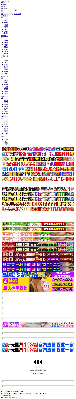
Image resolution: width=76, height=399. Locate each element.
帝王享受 (6, 91)
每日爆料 (6, 113)
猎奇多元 (6, 33)
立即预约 (6, 93)
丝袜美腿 (6, 44)
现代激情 (6, 60)
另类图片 (6, 49)
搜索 (16, 10)
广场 (6, 144)
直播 (17, 14)
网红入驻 (6, 101)
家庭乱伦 (6, 68)
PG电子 (5, 109)
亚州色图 (6, 40)
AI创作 (6, 139)
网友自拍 (6, 102)
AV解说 (6, 29)
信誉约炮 (6, 89)
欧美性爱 (6, 26)
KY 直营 (6, 133)
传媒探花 (6, 22)
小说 (12, 14)
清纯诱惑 (6, 47)
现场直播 (6, 104)
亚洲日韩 (6, 24)
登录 (2, 6)
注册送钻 (6, 111)
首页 (2, 14)
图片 (8, 14)
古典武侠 (6, 62)
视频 (5, 14)
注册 (4, 6)
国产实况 (6, 20)
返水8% (5, 130)
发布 (6, 141)
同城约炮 (6, 81)
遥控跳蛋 (6, 106)
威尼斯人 (6, 124)
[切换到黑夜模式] (2, 12)
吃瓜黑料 (6, 31)
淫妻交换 (6, 73)
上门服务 (6, 88)
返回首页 (35, 373)
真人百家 (6, 108)
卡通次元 (6, 51)
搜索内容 (40, 373)
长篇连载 (6, 69)
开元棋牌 (6, 126)
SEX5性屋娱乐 (4, 8)
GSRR (7, 395)
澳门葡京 (6, 122)
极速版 (6, 143)
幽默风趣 (6, 71)
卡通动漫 (6, 27)
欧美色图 (6, 42)
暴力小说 (6, 64)
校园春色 (6, 66)
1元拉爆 (6, 128)
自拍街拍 (6, 46)
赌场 (20, 14)
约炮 (15, 14)
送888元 (6, 131)
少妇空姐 (6, 86)
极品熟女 (6, 53)
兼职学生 (6, 84)
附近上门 (6, 82)
